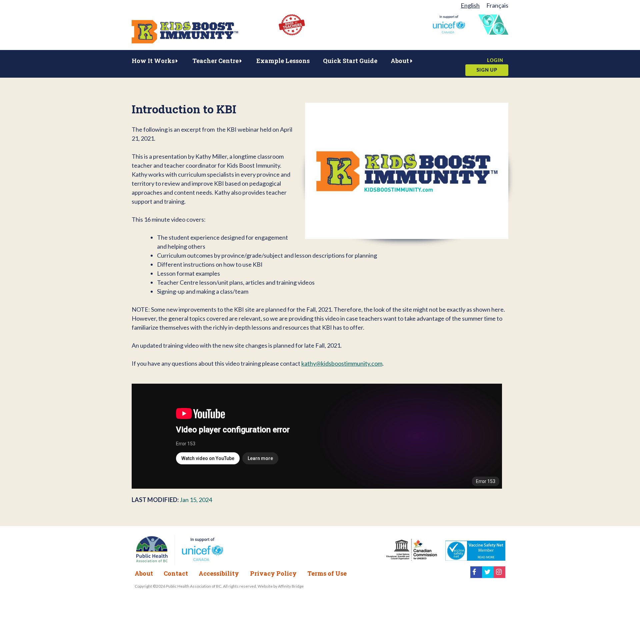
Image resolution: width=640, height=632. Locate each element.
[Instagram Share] (499, 575)
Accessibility (219, 573)
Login (495, 60)
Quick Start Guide (350, 61)
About (400, 61)
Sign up (487, 70)
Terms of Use (327, 573)
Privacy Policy (273, 573)
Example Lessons (283, 61)
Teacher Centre (215, 61)
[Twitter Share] (488, 575)
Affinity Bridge (291, 586)
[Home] (185, 41)
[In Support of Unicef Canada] (449, 31)
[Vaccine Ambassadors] (493, 32)
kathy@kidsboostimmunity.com (341, 363)
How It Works (153, 61)
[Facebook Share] (476, 575)
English (470, 5)
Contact (176, 573)
